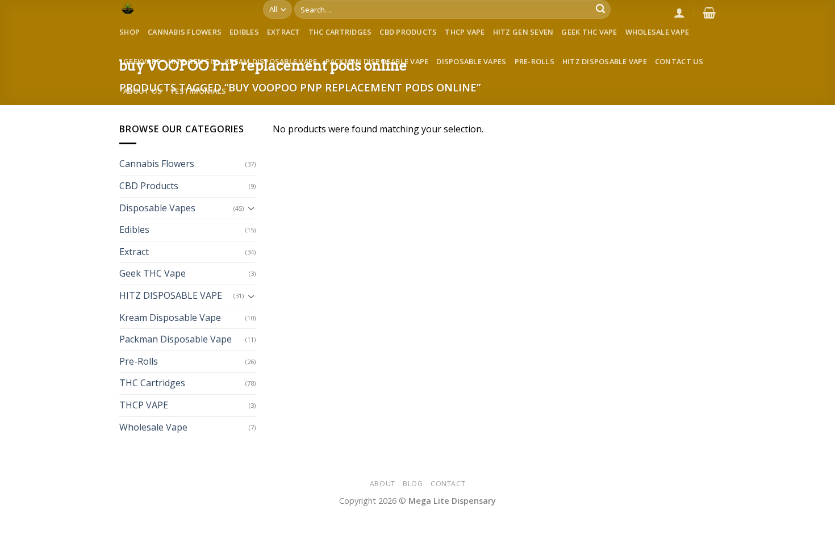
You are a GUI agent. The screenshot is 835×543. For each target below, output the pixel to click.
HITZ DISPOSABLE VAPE (604, 61)
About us (142, 91)
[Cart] (709, 12)
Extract (283, 32)
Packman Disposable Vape (377, 61)
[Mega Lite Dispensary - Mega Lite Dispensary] (182, 8)
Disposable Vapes (471, 61)
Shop (129, 32)
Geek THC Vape (589, 32)
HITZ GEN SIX (192, 61)
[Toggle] (251, 208)
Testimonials (198, 91)
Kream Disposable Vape (271, 61)
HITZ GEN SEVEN (523, 32)
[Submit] (600, 9)
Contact (448, 483)
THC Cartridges (340, 32)
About (382, 483)
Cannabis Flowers (185, 32)
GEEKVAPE (141, 61)
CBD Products (408, 32)
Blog (413, 483)
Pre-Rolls (534, 61)
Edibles (244, 32)
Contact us (679, 61)
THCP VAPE (465, 32)
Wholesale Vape (657, 32)
